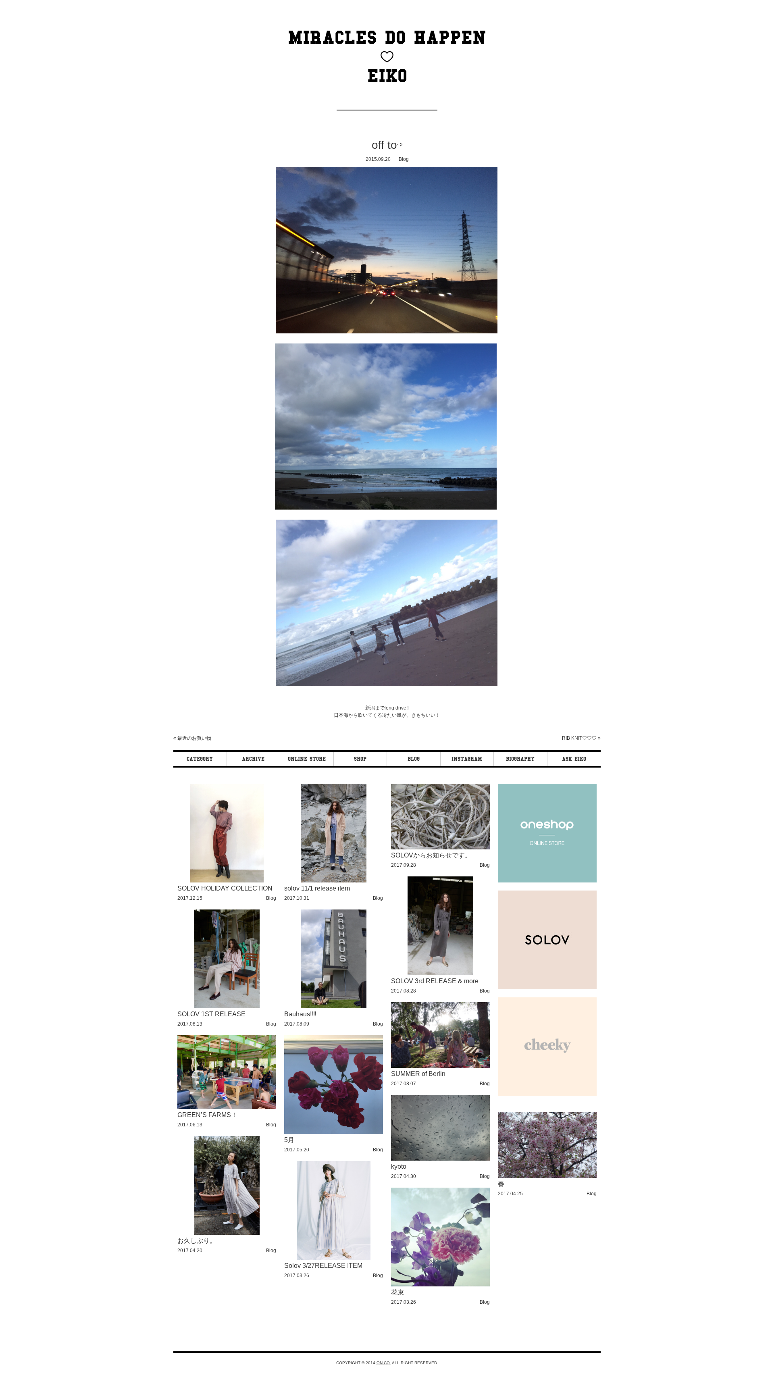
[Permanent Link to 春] (547, 1176)
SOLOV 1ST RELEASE (211, 1014)
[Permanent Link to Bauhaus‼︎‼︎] (333, 1007)
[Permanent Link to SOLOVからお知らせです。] (440, 848)
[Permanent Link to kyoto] (440, 1159)
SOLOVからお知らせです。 (431, 855)
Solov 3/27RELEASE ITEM (323, 1265)
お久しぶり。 (196, 1240)
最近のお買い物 (194, 738)
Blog (404, 159)
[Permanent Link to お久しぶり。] (227, 1233)
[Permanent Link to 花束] (440, 1285)
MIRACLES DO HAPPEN (387, 37)
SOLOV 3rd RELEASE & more (435, 981)
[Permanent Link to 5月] (333, 1132)
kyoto (398, 1166)
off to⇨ (387, 145)
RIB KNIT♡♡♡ (579, 738)
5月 (289, 1139)
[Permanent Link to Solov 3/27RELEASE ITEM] (333, 1258)
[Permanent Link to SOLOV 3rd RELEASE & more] (440, 974)
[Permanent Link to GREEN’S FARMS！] (226, 1107)
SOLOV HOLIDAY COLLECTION (225, 888)
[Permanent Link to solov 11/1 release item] (333, 881)
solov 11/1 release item (317, 888)
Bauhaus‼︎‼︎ (300, 1014)
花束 (397, 1292)
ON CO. (384, 1363)
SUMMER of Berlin (418, 1073)
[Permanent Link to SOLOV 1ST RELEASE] (227, 1007)
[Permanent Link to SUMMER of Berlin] (440, 1066)
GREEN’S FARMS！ (207, 1114)
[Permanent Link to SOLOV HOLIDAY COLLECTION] (227, 881)
